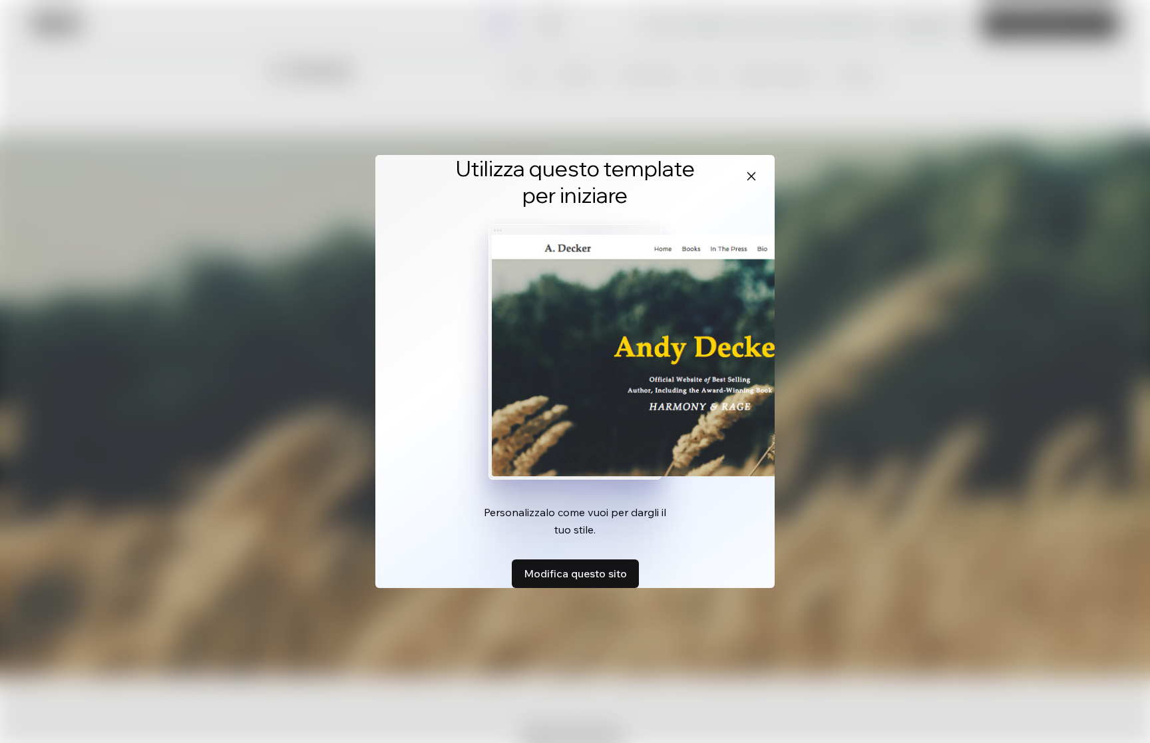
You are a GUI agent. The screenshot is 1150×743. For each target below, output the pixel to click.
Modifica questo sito (575, 573)
